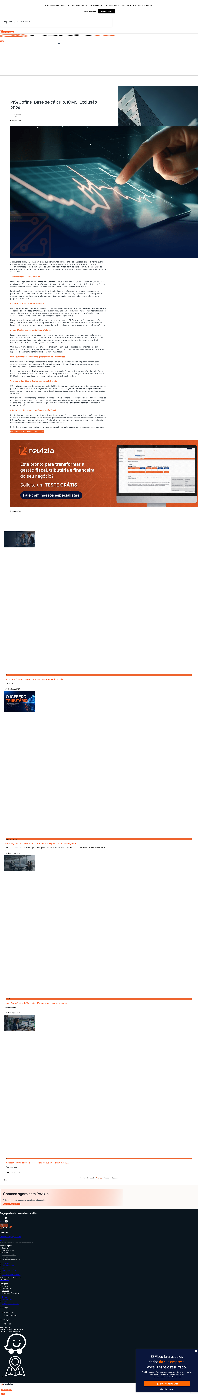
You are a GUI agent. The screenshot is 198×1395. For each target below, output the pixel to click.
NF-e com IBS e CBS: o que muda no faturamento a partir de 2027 (34, 679)
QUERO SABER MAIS (167, 1383)
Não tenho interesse (167, 1389)
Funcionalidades (8, 1250)
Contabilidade (7, 1288)
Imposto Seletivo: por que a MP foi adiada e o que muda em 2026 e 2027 (37, 1162)
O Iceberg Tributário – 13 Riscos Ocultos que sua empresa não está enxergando (40, 843)
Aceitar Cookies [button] (106, 11)
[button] (53, 124)
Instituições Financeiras (10, 1293)
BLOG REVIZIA (3, 1240)
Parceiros (5, 1291)
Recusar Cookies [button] (90, 11)
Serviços (5, 1252)
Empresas (5, 1286)
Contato (5, 1257)
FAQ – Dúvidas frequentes (11, 1259)
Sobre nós (5, 1248)
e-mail (2, 1221)
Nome (2, 1218)
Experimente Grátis (9, 1255)
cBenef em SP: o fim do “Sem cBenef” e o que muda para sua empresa (36, 1003)
